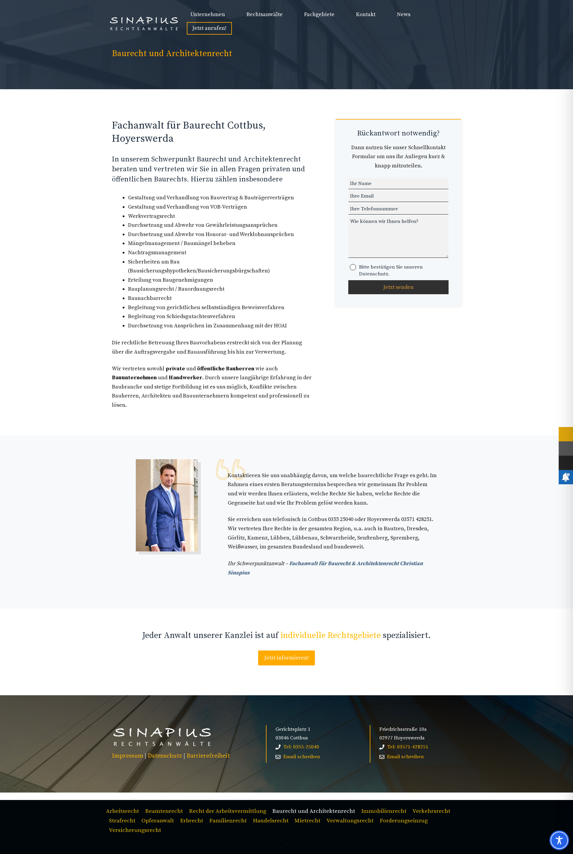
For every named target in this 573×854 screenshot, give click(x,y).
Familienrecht (228, 820)
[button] (13, 841)
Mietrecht (308, 820)
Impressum (127, 756)
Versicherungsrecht (135, 830)
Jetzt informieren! (286, 657)
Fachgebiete (319, 14)
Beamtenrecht (164, 811)
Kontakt (365, 14)
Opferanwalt (157, 820)
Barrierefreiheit (208, 756)
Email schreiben (301, 756)
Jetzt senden (398, 287)
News (403, 14)
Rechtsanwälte (265, 14)
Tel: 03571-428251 (407, 747)
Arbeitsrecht (122, 811)
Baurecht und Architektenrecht (313, 811)
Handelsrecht (271, 820)
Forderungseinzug (404, 820)
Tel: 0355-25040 (301, 747)
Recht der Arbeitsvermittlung (227, 811)
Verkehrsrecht (431, 811)
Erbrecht (191, 820)
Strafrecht (122, 820)
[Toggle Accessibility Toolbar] (559, 840)
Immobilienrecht (383, 811)
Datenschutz (165, 756)
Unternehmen (207, 14)
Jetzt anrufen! (209, 28)
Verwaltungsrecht (350, 820)
